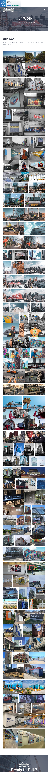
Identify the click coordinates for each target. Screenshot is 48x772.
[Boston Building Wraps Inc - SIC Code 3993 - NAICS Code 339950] (10, 0)
